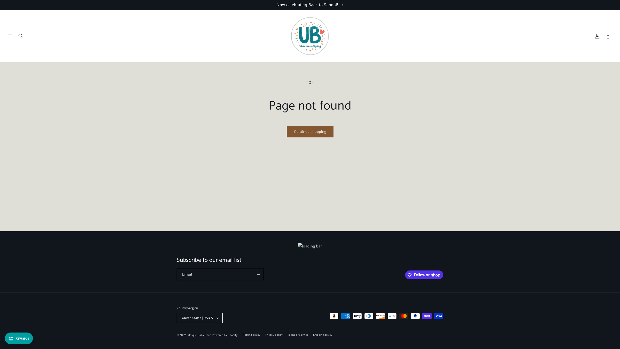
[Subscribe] (258, 274)
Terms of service (297, 334)
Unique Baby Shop (199, 335)
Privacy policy (274, 334)
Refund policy (252, 334)
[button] (10, 36)
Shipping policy (323, 334)
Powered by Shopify (225, 335)
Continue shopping (310, 131)
